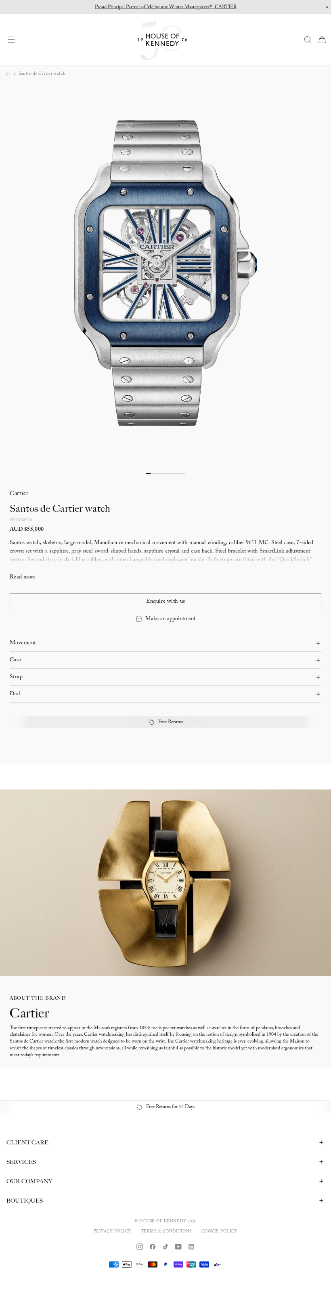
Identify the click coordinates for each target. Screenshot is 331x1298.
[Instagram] (139, 1247)
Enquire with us (165, 601)
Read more (23, 577)
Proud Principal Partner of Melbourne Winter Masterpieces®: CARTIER (166, 6)
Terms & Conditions (166, 1232)
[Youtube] (178, 1247)
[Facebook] (152, 1247)
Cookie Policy (219, 1232)
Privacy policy (112, 1232)
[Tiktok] (165, 1247)
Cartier (19, 493)
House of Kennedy (162, 1222)
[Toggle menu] (13, 40)
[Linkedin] (191, 1247)
